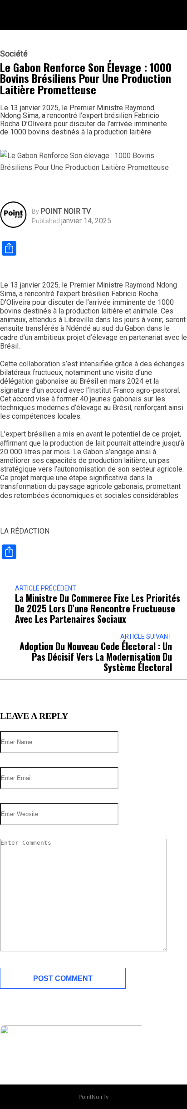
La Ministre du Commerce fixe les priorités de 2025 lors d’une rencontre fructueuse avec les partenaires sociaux (97, 608)
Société (14, 53)
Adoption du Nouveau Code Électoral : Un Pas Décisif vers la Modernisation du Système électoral (96, 657)
